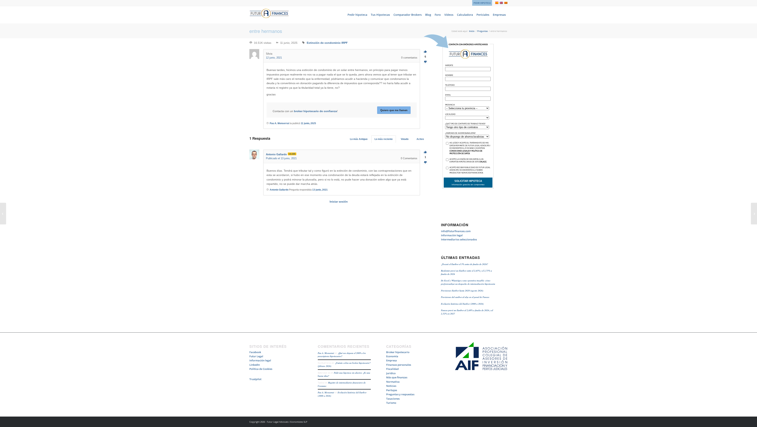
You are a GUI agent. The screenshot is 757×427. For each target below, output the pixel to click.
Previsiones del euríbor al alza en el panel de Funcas (465, 297)
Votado (404, 139)
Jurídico (391, 373)
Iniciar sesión (339, 201)
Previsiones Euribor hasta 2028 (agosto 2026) (462, 290)
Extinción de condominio (324, 42)
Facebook (255, 352)
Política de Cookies (260, 369)
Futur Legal (256, 356)
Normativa (393, 381)
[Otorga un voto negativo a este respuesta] (425, 162)
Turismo (391, 403)
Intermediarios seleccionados (459, 239)
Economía (392, 356)
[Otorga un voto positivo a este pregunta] (425, 51)
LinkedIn (254, 365)
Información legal (452, 235)
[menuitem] (481, 3)
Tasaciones (393, 398)
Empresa (391, 360)
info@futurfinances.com (456, 231)
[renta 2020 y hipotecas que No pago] (3, 213)
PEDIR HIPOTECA (482, 2)
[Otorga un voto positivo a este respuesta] (425, 152)
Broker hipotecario (397, 352)
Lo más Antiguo (358, 139)
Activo (420, 139)
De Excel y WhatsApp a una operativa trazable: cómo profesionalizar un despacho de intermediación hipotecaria (468, 282)
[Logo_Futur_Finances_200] (269, 14)
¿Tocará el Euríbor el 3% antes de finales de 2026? (464, 264)
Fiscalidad (392, 369)
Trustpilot (255, 379)
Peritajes (391, 390)
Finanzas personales (398, 365)
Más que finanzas (396, 377)
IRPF (344, 42)
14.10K (292, 154)
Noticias (391, 386)
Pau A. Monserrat (326, 353)
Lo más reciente (384, 139)
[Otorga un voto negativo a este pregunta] (425, 62)
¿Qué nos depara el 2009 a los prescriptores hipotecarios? (342, 355)
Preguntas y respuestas (400, 394)
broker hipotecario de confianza (315, 111)
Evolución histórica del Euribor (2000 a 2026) (462, 303)
